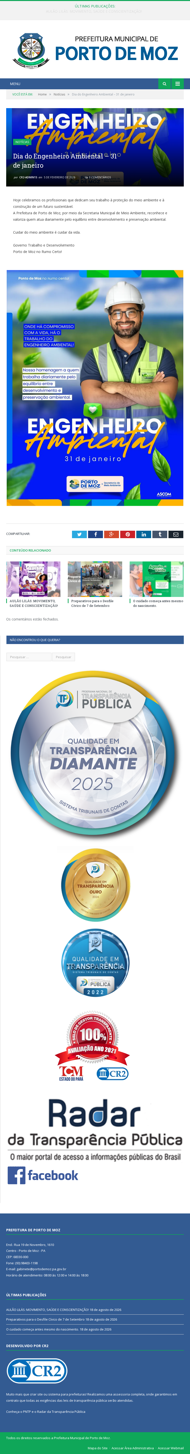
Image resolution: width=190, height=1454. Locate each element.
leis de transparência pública (85, 1400)
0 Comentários (99, 177)
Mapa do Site (98, 1448)
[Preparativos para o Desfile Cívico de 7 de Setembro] (95, 579)
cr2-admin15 (28, 177)
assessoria (121, 1394)
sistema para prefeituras (67, 1394)
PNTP (27, 1411)
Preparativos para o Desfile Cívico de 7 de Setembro (94, 11)
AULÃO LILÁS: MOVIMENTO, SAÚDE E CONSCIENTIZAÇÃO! (34, 603)
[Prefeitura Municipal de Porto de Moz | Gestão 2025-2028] (95, 49)
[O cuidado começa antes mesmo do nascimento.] (157, 579)
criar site (36, 1394)
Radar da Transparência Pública (61, 1411)
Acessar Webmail (171, 1448)
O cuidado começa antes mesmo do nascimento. (42, 1329)
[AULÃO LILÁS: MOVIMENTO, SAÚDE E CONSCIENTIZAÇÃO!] (33, 579)
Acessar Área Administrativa (133, 1448)
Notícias (22, 142)
